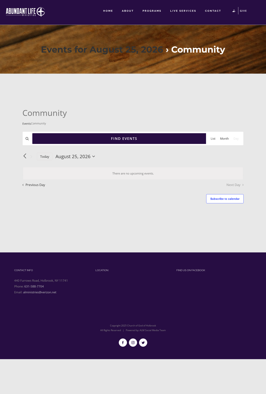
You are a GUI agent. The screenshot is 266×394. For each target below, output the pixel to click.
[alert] (133, 173)
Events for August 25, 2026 (102, 49)
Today (44, 156)
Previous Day (35, 184)
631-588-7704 (34, 286)
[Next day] (31, 156)
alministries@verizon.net (39, 292)
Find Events (124, 138)
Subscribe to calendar (225, 199)
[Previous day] (24, 156)
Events (26, 123)
